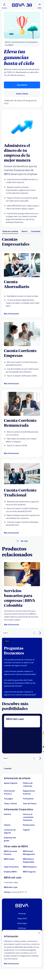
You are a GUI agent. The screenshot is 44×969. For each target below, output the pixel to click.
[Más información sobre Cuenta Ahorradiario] (22, 265)
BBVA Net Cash (10, 887)
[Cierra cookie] (39, 933)
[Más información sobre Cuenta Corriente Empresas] (22, 334)
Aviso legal (22, 923)
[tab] (10, 231)
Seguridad (22, 918)
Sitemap (22, 914)
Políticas (22, 928)
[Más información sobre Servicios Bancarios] (22, 574)
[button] (40, 633)
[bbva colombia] (22, 5)
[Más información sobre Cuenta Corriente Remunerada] (22, 404)
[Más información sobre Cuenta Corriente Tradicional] (22, 473)
